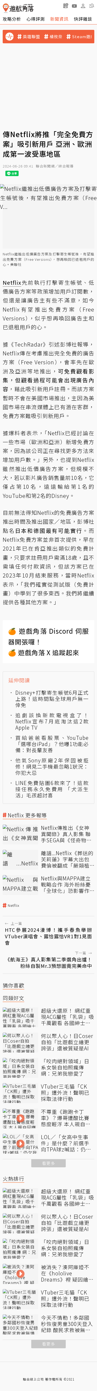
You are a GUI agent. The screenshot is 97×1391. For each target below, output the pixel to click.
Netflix (13, 905)
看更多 (48, 1163)
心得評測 (35, 19)
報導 (83, 344)
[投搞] (65, 5)
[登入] (83, 6)
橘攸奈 (56, 36)
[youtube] (74, 5)
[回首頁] (18, 8)
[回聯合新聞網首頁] (6, 8)
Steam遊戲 (83, 36)
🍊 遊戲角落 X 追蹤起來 (43, 652)
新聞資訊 (59, 19)
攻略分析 (12, 19)
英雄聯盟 (31, 36)
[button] (91, 5)
